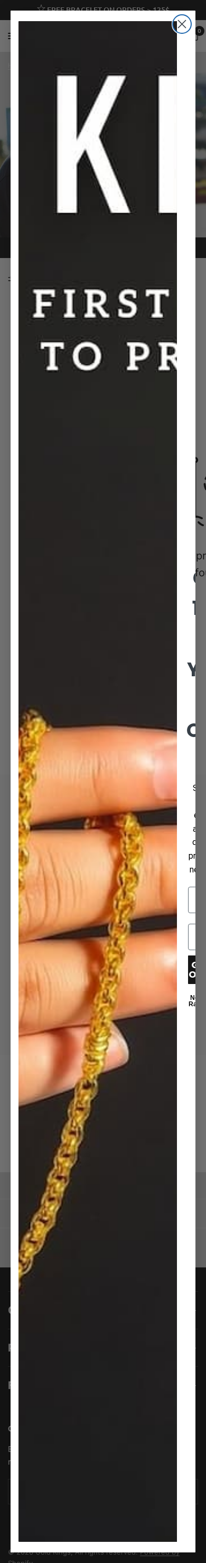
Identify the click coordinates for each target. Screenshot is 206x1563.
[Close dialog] (182, 24)
